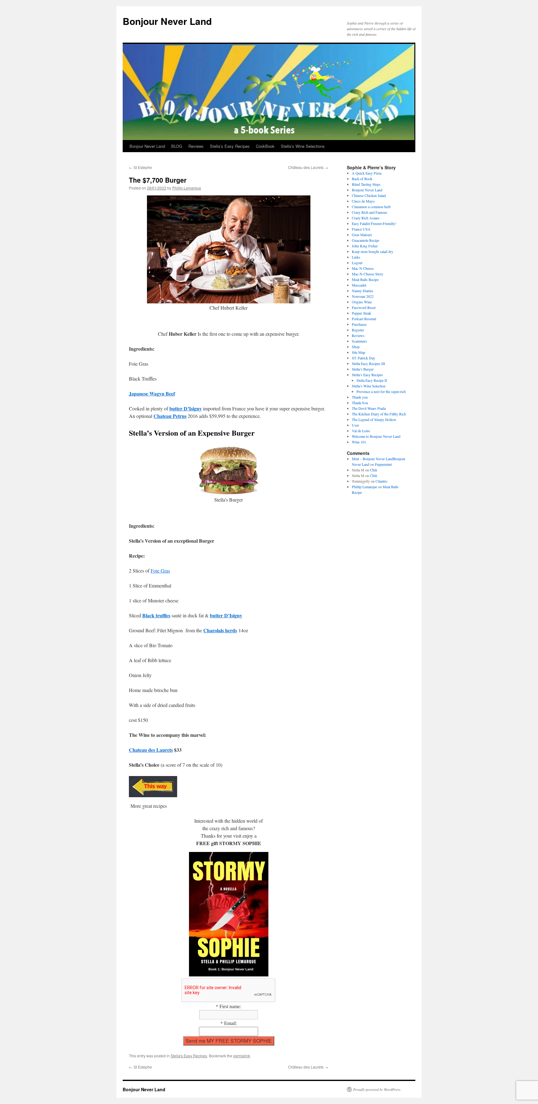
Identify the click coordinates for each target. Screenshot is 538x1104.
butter (176, 408)
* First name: (228, 1006)
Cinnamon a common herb (371, 206)
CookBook (265, 146)
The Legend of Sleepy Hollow (374, 419)
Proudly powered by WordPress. (377, 1089)
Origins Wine (362, 301)
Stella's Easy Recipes (189, 1055)
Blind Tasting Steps (366, 184)
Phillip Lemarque (186, 187)
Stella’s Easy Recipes (230, 146)
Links (356, 257)
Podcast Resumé (364, 318)
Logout (357, 262)
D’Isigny (193, 408)
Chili (373, 469)
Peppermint (383, 464)
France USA (361, 229)
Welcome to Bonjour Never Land (376, 436)
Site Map (358, 352)
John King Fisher (365, 245)
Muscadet (359, 285)
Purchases (359, 324)
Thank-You (360, 402)
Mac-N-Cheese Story (367, 273)
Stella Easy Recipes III (368, 363)
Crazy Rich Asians (366, 217)
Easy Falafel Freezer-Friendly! (374, 223)
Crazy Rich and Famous (369, 212)
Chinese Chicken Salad (369, 195)
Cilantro (381, 481)
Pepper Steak (361, 313)
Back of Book (362, 178)
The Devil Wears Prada (369, 408)
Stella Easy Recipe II (371, 380)
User (355, 425)
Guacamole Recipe (365, 240)
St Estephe (140, 167)
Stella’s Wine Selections (303, 146)
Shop (356, 346)
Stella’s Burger (363, 369)
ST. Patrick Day (363, 357)
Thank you (360, 397)
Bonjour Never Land (167, 21)
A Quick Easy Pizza (366, 173)
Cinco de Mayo (363, 201)
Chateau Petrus (169, 415)
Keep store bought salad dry (372, 251)
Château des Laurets (308, 167)
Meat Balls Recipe (365, 279)
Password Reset (363, 307)
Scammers (359, 341)
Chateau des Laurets (151, 749)
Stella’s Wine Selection (368, 385)
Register (358, 329)
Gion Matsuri (362, 234)
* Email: (228, 1023)
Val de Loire (361, 430)
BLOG (176, 146)
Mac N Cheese (363, 268)
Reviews (196, 146)
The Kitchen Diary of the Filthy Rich (379, 413)
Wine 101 (359, 441)
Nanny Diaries (362, 290)
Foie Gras (160, 570)
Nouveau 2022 (363, 296)
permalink (241, 1055)
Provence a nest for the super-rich (381, 391)
